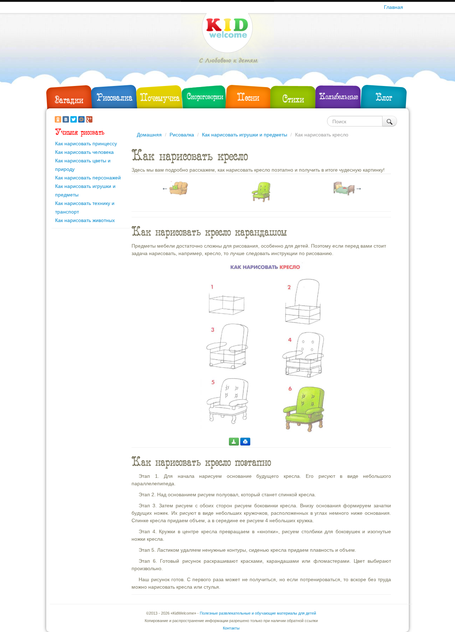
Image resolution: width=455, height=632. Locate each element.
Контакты (231, 628)
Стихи (293, 99)
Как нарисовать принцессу (86, 143)
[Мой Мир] (81, 119)
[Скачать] (234, 441)
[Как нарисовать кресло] (265, 347)
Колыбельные (338, 96)
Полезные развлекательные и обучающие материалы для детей (258, 613)
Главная (393, 7)
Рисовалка (115, 97)
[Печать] (245, 441)
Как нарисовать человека (84, 152)
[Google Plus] (89, 119)
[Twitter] (73, 119)
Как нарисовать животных (85, 220)
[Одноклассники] (58, 119)
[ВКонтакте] (66, 119)
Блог (384, 97)
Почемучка (160, 97)
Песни (248, 97)
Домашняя (149, 134)
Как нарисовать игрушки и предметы (244, 134)
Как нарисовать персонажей (88, 177)
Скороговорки (205, 96)
